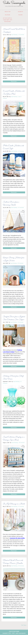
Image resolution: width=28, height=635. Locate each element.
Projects (20, 11)
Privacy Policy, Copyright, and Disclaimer (7, 19)
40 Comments (20, 263)
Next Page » (24, 625)
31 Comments (21, 207)
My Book (7, 14)
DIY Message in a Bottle (14, 504)
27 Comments (21, 506)
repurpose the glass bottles (17, 538)
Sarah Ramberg (14, 34)
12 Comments (21, 151)
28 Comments (22, 442)
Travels (20, 14)
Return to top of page (14, 631)
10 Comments (21, 34)
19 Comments (21, 565)
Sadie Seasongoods (14, 4)
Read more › (14, 81)
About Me (7, 11)
